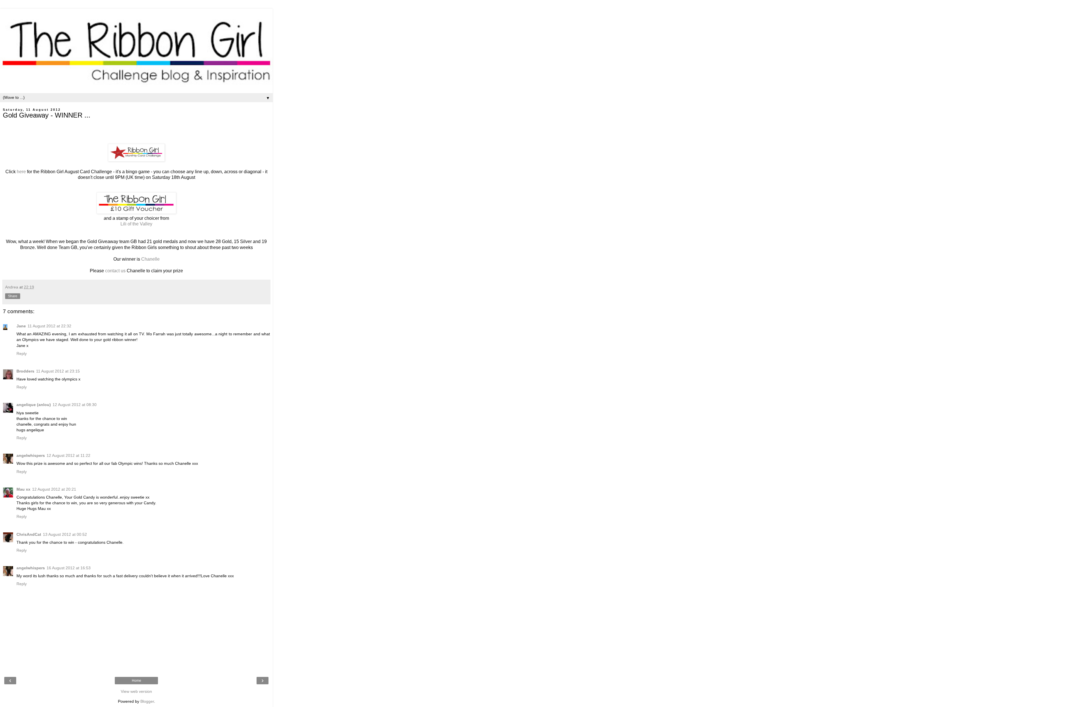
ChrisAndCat (28, 534)
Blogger (147, 701)
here (21, 171)
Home (136, 681)
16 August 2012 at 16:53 (69, 568)
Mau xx (23, 489)
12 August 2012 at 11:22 (68, 455)
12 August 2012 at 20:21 (54, 489)
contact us (115, 270)
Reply (21, 353)
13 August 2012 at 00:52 (65, 534)
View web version (136, 691)
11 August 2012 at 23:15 (58, 371)
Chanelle (150, 259)
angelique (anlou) (33, 404)
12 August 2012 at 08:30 (75, 404)
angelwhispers (30, 455)
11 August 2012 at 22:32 (49, 326)
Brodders (25, 371)
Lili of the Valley (136, 223)
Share (12, 296)
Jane (21, 326)
